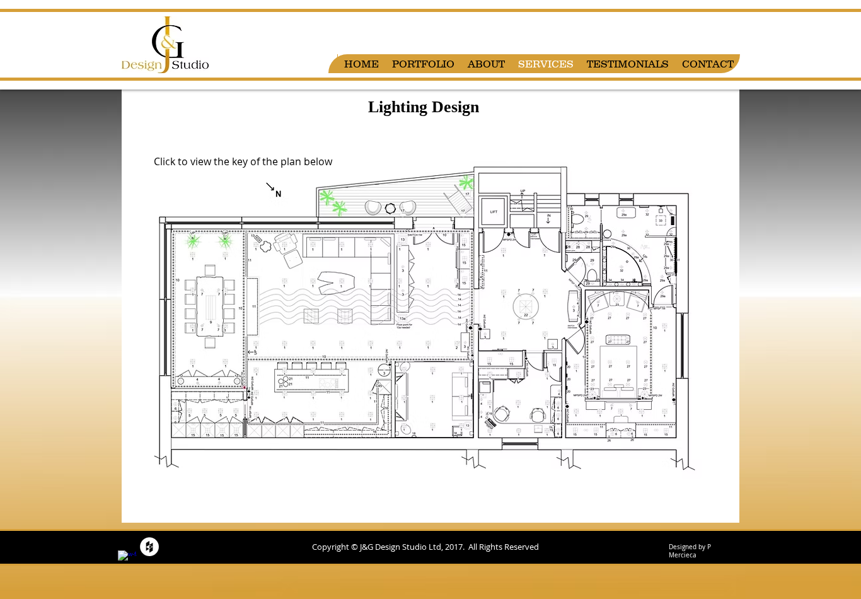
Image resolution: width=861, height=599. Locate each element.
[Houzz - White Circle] (149, 546)
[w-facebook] (127, 559)
